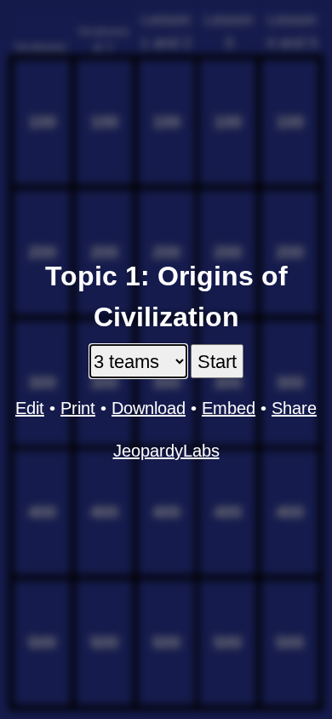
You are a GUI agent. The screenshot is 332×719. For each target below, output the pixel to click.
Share (294, 408)
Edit (29, 408)
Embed (228, 408)
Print (77, 408)
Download (149, 408)
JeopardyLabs (166, 450)
